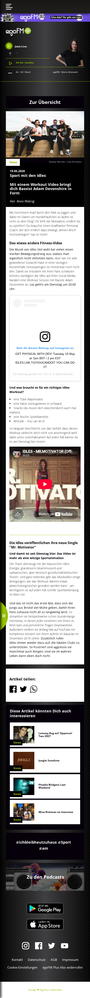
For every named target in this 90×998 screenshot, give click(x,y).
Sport (66, 842)
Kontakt (17, 960)
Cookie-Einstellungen (22, 967)
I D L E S (48, 374)
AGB (54, 960)
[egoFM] (18, 35)
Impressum (70, 960)
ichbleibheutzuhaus (38, 842)
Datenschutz (37, 960)
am (45, 848)
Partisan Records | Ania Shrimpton (65, 161)
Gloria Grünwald (69, 72)
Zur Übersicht (45, 102)
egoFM (56, 72)
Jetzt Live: (20, 46)
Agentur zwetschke (51, 990)
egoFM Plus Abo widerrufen (62, 967)
